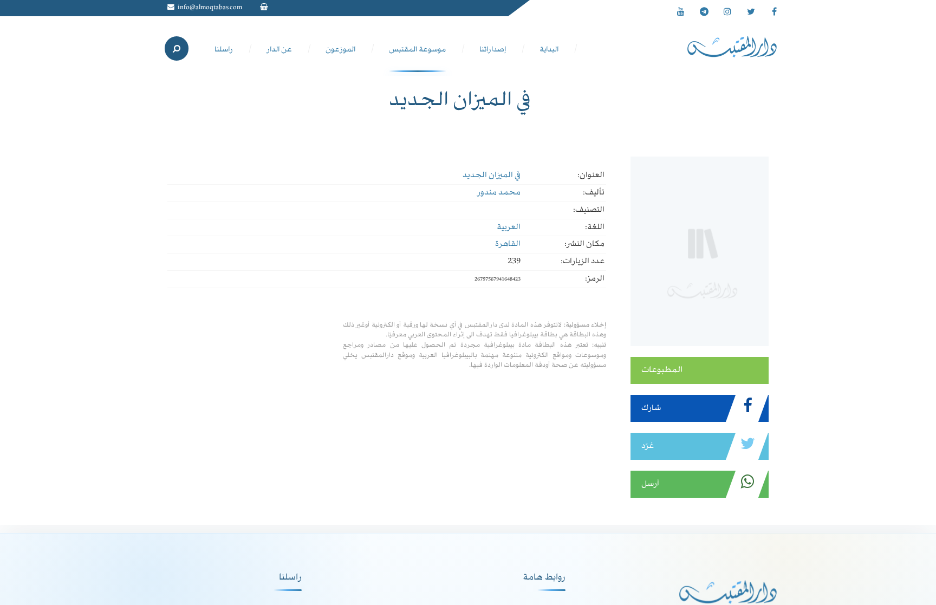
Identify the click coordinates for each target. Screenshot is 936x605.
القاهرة (508, 244)
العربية (509, 227)
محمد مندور (499, 193)
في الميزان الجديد (492, 175)
